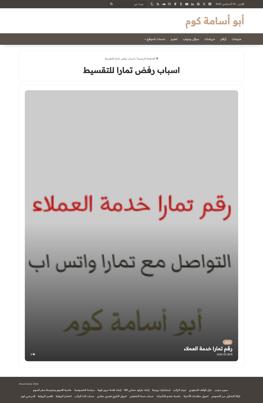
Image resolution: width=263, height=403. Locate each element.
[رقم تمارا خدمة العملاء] (131, 254)
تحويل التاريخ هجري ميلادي (112, 396)
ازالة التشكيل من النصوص (225, 396)
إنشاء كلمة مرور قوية (109, 389)
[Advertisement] (131, 119)
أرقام (223, 39)
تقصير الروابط (45, 396)
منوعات (236, 39)
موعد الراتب (179, 389)
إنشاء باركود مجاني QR (136, 389)
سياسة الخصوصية (84, 389)
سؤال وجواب (191, 39)
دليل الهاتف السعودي (200, 389)
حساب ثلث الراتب (84, 396)
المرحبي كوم (28, 396)
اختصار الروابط (64, 396)
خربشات (209, 39)
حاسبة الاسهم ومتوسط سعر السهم (52, 389)
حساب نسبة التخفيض (142, 396)
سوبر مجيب (221, 389)
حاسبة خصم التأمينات (168, 396)
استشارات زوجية (161, 389)
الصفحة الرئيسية (146, 58)
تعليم (174, 39)
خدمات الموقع (156, 39)
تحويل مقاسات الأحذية (196, 396)
